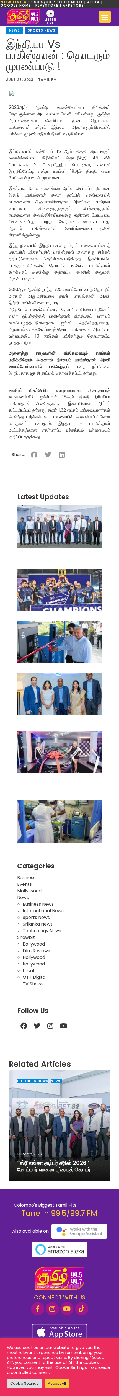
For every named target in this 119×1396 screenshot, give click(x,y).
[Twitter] (37, 1025)
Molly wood (29, 891)
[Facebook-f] (37, 1308)
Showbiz (26, 937)
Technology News (42, 931)
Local (28, 970)
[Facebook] (23, 1025)
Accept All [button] (57, 1383)
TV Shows (33, 984)
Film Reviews (36, 950)
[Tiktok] (81, 1308)
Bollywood (34, 944)
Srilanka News (38, 924)
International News (43, 911)
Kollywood (34, 964)
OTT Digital (34, 977)
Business (26, 877)
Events (24, 884)
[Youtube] (63, 1025)
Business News (38, 904)
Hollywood (34, 957)
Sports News (41, 30)
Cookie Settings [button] (24, 1383)
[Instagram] (50, 1025)
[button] (105, 17)
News (14, 30)
